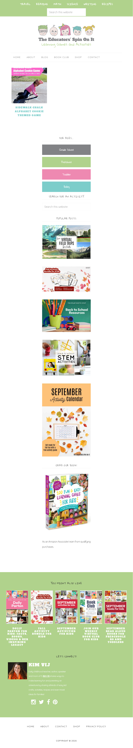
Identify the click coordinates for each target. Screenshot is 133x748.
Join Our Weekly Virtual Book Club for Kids (91, 634)
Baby (66, 186)
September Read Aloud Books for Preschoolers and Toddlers (116, 635)
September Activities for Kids (66, 631)
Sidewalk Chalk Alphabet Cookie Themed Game (29, 111)
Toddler (66, 174)
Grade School (66, 149)
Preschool (66, 162)
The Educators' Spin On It (66, 35)
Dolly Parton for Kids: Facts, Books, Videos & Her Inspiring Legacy (17, 637)
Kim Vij (46, 676)
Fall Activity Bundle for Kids (42, 632)
